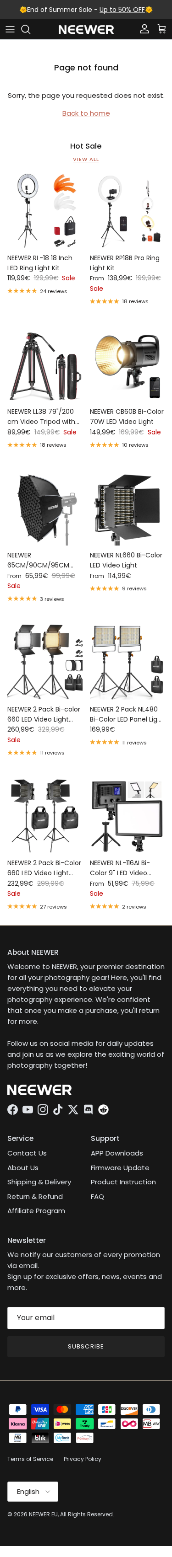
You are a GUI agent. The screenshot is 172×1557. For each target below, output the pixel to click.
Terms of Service (30, 1459)
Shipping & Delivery (39, 1182)
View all (86, 159)
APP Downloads (117, 1153)
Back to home (86, 113)
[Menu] (10, 29)
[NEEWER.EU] (86, 29)
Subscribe (86, 1346)
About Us (23, 1167)
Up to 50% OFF (122, 9)
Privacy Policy (82, 1459)
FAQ (97, 1196)
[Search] (30, 29)
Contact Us (27, 1153)
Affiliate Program (36, 1210)
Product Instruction (123, 1182)
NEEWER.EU (43, 1514)
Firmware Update (120, 1167)
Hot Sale (86, 146)
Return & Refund (35, 1196)
